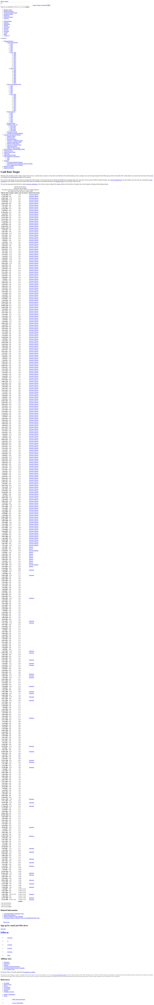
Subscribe (3, 929)
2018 (14, 57)
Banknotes (6, 15)
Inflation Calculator (9, 166)
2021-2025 (13, 126)
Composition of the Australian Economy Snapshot (19, 163)
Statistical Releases (8, 41)
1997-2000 (13, 130)
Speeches (6, 22)
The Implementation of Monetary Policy (14, 913)
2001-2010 (13, 129)
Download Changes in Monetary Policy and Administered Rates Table (21, 918)
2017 (14, 58)
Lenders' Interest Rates (9, 152)
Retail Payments (11, 111)
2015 (14, 61)
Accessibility (7, 987)
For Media (6, 983)
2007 (14, 74)
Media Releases (8, 21)
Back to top (6, 922)
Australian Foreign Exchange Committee (14, 968)
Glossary (6, 990)
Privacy (6, 986)
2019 (14, 55)
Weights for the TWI (12, 124)
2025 (11, 45)
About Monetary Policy (16, 177)
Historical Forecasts (9, 168)
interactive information (32, 184)
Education (6, 31)
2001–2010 (13, 68)
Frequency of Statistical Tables (15, 140)
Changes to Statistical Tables (14, 142)
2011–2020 (13, 52)
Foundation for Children (29, 972)
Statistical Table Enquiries (13, 147)
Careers (6, 32)
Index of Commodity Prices (14, 84)
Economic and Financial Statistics (12, 134)
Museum (6, 965)
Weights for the (12, 132)
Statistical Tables (11, 136)
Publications (7, 24)
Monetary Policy (8, 9)
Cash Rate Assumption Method (15, 133)
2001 (14, 83)
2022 (11, 49)
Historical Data (11, 137)
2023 (11, 48)
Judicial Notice (7, 984)
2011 (14, 67)
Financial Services (8, 17)
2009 (14, 71)
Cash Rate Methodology (116, 180)
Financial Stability (8, 14)
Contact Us (7, 35)
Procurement (7, 989)
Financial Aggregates (12, 42)
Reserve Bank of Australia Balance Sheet (14, 149)
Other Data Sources (12, 146)
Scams (5, 996)
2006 (14, 75)
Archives (6, 30)
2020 (14, 54)
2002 (14, 81)
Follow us (5, 932)
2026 (11, 44)
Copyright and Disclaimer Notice (60, 975)
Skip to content (4, 1)
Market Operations (8, 11)
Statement (31, 194)
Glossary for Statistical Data (14, 145)
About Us (6, 18)
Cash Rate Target (8, 150)
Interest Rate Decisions (9, 915)
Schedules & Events (9, 991)
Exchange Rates (11, 123)
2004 (14, 78)
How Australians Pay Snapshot (15, 165)
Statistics (6, 25)
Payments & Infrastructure (10, 12)
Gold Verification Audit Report (11, 156)
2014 (14, 62)
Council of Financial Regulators (12, 966)
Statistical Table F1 (60, 181)
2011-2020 (13, 127)
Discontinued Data (12, 139)
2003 (14, 80)
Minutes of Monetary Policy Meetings (13, 916)
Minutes (36, 194)
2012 (14, 65)
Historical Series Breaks (13, 143)
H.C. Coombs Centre (9, 969)
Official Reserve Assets (10, 155)
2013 (14, 64)
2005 (14, 77)
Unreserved (7, 963)
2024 (11, 47)
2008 (14, 72)
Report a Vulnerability (9, 994)
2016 (14, 59)
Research (6, 28)
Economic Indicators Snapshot (14, 162)
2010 (14, 70)
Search (27, 7)
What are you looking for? (7, 7)
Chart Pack (6, 27)
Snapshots (6, 160)
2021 (11, 51)
